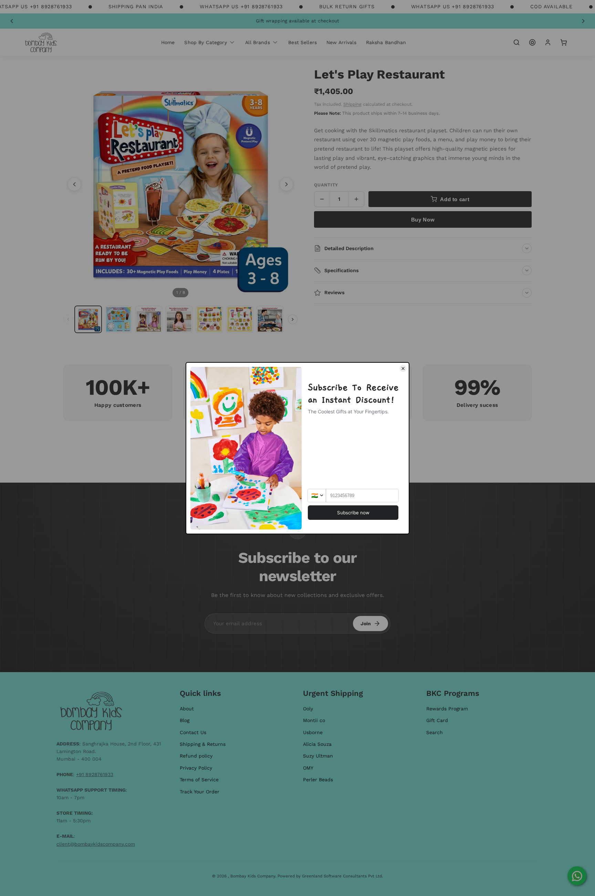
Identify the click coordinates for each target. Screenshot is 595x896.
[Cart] (563, 42)
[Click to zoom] (180, 184)
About (187, 708)
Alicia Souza (317, 744)
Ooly (308, 708)
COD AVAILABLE (551, 6)
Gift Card (437, 720)
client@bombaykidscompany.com (95, 844)
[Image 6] (239, 319)
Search (434, 732)
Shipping (352, 104)
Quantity (326, 184)
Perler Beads (318, 779)
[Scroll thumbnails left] (68, 319)
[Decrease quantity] (322, 199)
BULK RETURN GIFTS (347, 6)
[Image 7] (270, 319)
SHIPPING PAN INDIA (135, 6)
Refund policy (196, 756)
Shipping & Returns (203, 744)
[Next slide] (583, 21)
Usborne (313, 732)
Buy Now (423, 220)
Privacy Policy (196, 768)
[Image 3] (149, 319)
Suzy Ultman (318, 756)
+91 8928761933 (94, 774)
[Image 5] (209, 319)
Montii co (314, 720)
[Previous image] (74, 184)
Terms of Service (199, 779)
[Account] (547, 42)
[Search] (516, 42)
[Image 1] (88, 319)
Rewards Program (447, 708)
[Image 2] (118, 319)
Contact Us (193, 732)
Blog (184, 720)
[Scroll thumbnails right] (293, 319)
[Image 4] (179, 319)
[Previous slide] (12, 21)
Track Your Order (199, 791)
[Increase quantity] (356, 199)
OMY (308, 768)
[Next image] (286, 184)
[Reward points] (532, 42)
